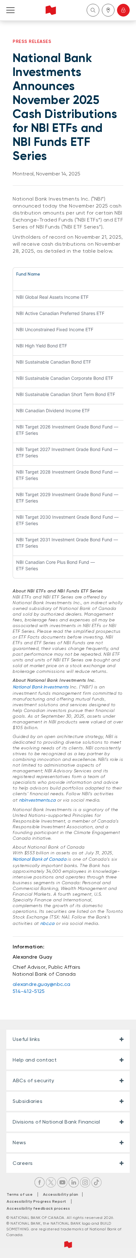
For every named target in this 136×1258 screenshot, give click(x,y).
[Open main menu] (10, 10)
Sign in (123, 10)
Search (93, 10)
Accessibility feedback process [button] (38, 1208)
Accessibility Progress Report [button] (36, 1201)
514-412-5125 (29, 991)
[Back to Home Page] (51, 10)
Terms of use (20, 1194)
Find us (108, 10)
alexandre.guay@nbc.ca (41, 984)
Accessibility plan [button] (62, 1194)
